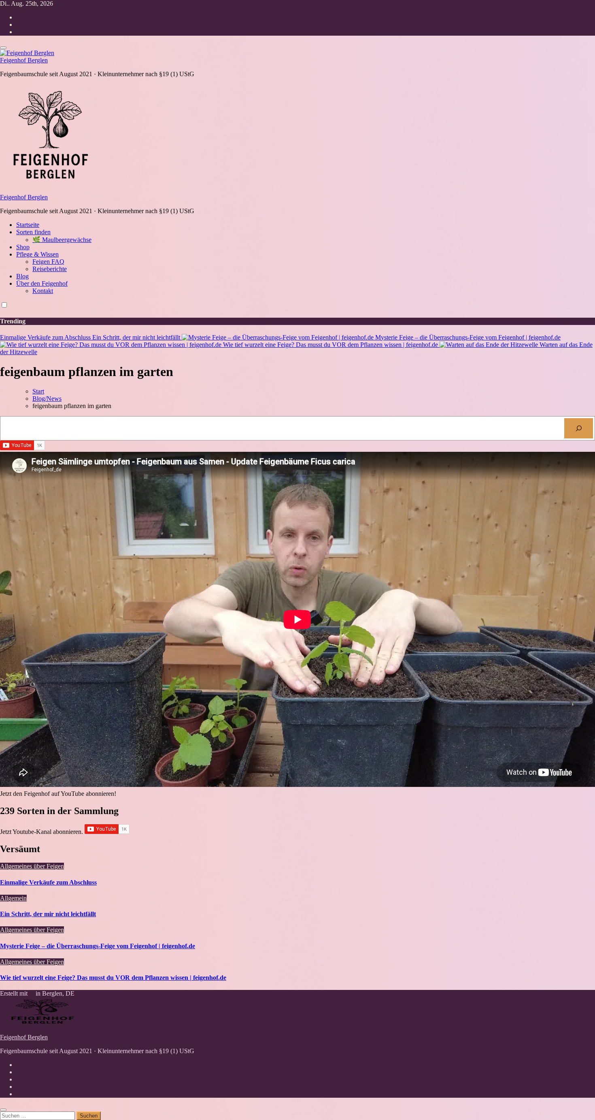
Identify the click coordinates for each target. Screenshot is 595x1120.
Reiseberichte (49, 268)
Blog (22, 276)
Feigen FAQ (48, 261)
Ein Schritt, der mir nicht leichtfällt (48, 914)
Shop (23, 247)
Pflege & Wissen (37, 254)
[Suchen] (578, 428)
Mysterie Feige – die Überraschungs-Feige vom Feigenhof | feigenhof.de (97, 946)
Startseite (27, 224)
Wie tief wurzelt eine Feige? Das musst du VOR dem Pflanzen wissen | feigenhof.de (113, 977)
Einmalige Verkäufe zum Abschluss (48, 882)
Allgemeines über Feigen (32, 866)
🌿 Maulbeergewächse (61, 239)
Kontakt (42, 290)
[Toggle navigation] (3, 48)
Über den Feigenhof (42, 283)
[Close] (3, 1110)
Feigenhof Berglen (24, 60)
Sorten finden (33, 232)
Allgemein (13, 898)
